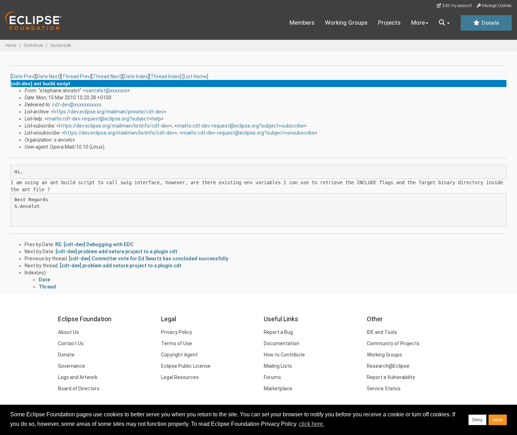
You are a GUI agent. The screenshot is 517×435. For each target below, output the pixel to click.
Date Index (136, 76)
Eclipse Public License (186, 366)
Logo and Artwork (77, 377)
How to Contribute (284, 355)
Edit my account (456, 5)
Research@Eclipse (388, 366)
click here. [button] (311, 424)
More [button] (418, 22)
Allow (497, 419)
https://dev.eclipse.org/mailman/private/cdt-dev (108, 111)
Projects (389, 22)
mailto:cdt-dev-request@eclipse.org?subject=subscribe (240, 126)
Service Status (384, 388)
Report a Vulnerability (391, 377)
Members (301, 22)
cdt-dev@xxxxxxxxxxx (76, 104)
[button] (444, 23)
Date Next (48, 76)
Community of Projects (393, 343)
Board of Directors (79, 388)
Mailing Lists (278, 366)
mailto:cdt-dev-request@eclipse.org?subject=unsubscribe (248, 133)
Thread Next (107, 76)
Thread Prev (76, 76)
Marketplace (278, 388)
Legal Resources (180, 377)
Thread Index (165, 76)
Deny (477, 419)
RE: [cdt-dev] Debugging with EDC (94, 244)
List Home (195, 76)
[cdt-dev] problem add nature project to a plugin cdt (116, 251)
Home (10, 45)
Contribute (33, 45)
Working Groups (346, 22)
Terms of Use (176, 343)
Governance (71, 366)
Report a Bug (278, 332)
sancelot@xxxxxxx (106, 90)
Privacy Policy (176, 332)
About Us (68, 332)
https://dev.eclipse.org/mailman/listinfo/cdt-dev (114, 126)
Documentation (281, 343)
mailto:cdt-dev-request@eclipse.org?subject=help (104, 119)
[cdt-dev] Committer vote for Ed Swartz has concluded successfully (148, 258)
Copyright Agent (179, 355)
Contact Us (71, 343)
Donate (489, 23)
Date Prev (23, 76)
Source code (60, 45)
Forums (272, 377)
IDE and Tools (382, 332)
